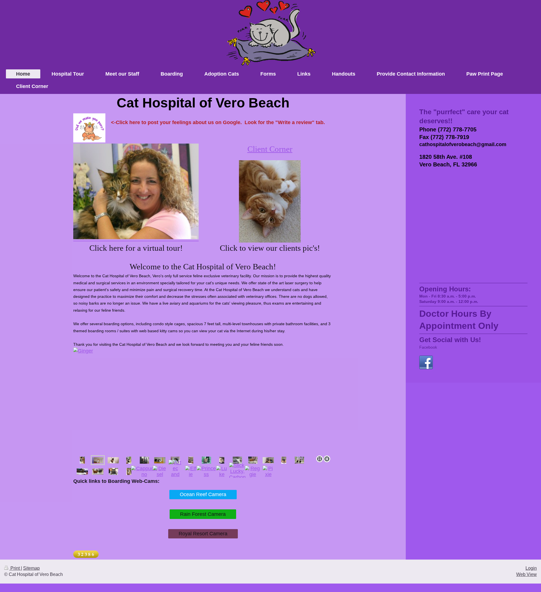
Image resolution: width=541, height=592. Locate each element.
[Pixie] (268, 471)
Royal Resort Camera (203, 533)
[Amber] (206, 460)
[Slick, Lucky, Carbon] (237, 471)
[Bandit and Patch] (299, 460)
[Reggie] (253, 471)
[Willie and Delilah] (82, 460)
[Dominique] (128, 460)
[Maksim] (283, 460)
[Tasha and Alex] (190, 460)
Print (15, 568)
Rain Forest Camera (203, 514)
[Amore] (221, 460)
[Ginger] (97, 460)
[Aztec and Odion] (175, 471)
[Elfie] (190, 471)
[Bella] (159, 460)
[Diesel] (160, 471)
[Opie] (128, 471)
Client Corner (269, 148)
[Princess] (206, 471)
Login (531, 568)
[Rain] (113, 471)
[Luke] (221, 471)
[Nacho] (253, 460)
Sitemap (31, 568)
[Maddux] (268, 460)
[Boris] (82, 471)
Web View (526, 574)
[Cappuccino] (144, 471)
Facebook (428, 347)
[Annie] (237, 460)
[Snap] (97, 471)
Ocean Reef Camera (203, 494)
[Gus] (202, 400)
